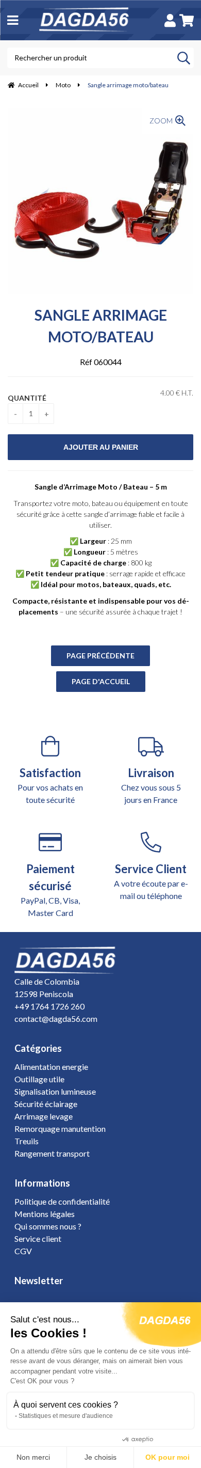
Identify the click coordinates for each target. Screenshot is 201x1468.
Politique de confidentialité (62, 1201)
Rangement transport (52, 1153)
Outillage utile (39, 1079)
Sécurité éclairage (45, 1104)
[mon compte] (170, 20)
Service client (37, 1238)
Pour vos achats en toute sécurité (50, 785)
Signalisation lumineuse (55, 1091)
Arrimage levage (43, 1116)
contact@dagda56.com (55, 1018)
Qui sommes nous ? (47, 1226)
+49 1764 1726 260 (49, 1006)
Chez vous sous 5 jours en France (151, 785)
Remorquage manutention (60, 1128)
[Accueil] (89, 20)
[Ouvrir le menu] (12, 19)
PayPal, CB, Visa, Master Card (50, 890)
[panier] (186, 20)
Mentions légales (44, 1214)
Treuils (26, 1141)
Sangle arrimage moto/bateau (101, 325)
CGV (23, 1251)
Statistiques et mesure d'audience (66, 1415)
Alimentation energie (51, 1066)
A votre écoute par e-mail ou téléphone (151, 881)
